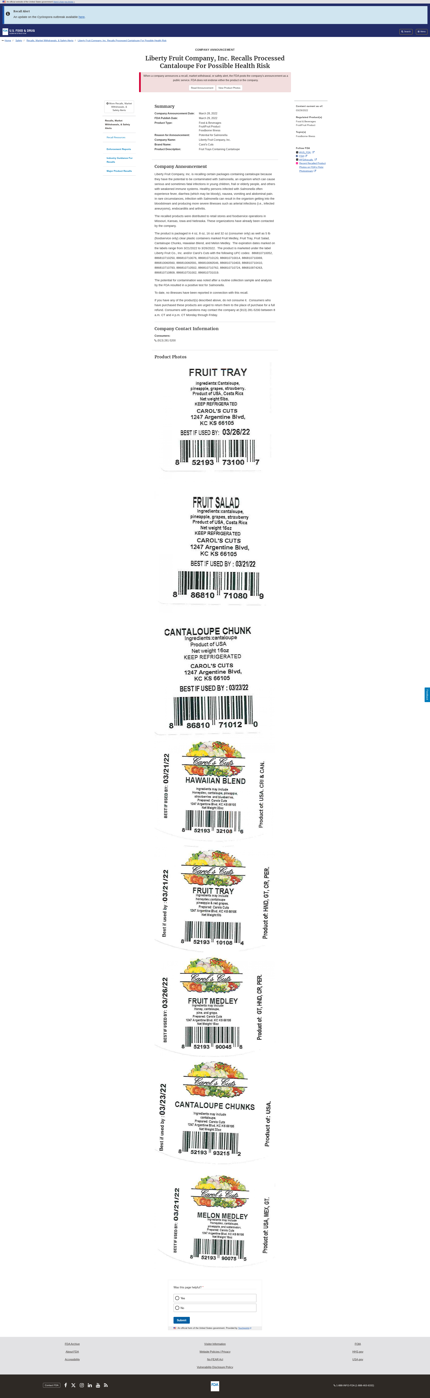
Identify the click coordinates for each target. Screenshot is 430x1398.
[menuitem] (311, 109)
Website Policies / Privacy (215, 1351)
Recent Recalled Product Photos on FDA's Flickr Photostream (312, 167)
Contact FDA (51, 1385)
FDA (301, 156)
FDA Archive (72, 1344)
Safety (18, 40)
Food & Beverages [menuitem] (306, 121)
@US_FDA (305, 152)
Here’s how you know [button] (63, 2)
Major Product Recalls (119, 171)
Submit (181, 1320)
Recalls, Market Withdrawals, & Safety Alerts (50, 40)
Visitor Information (215, 1344)
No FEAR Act (215, 1359)
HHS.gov (357, 1351)
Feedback (427, 695)
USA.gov (357, 1359)
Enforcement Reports (119, 149)
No (182, 1308)
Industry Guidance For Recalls (120, 160)
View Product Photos (229, 87)
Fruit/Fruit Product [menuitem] (305, 125)
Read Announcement (202, 87)
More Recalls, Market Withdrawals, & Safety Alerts (120, 107)
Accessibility (72, 1359)
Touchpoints (243, 1328)
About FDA (72, 1351)
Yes (183, 1298)
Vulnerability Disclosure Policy (215, 1367)
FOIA (358, 1344)
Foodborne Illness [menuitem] (305, 136)
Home (8, 40)
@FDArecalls (306, 159)
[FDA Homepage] (19, 31)
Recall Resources (116, 137)
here (82, 17)
